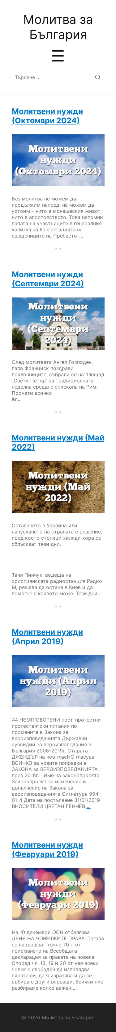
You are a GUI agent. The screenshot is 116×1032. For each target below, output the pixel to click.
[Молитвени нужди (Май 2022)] (58, 487)
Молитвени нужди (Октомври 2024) (47, 116)
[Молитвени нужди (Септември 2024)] (58, 323)
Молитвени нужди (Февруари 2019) (47, 849)
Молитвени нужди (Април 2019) (47, 636)
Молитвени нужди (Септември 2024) (48, 279)
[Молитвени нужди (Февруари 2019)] (58, 894)
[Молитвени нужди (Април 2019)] (58, 681)
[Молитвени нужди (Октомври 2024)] (58, 160)
